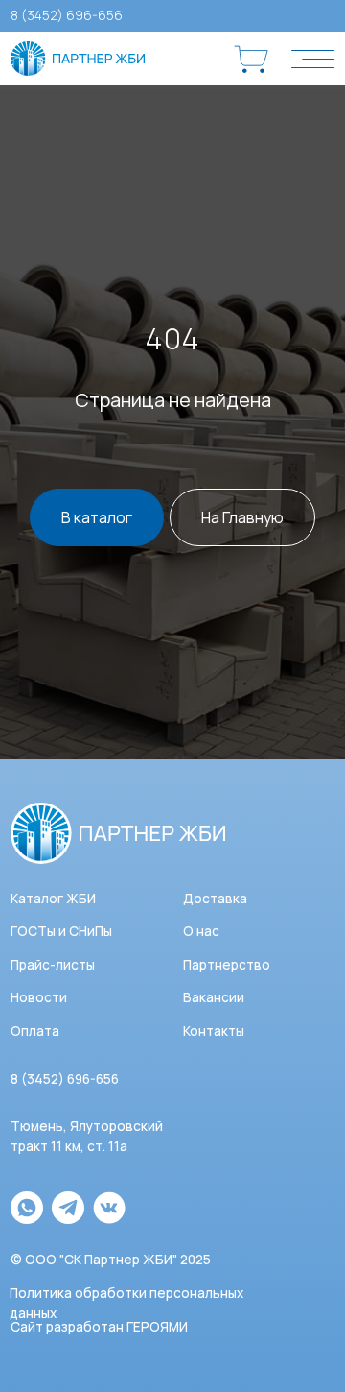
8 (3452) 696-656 (67, 15)
